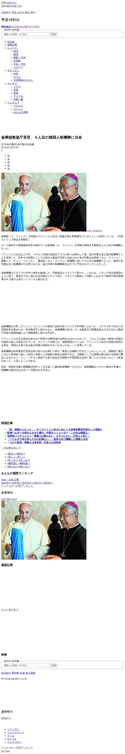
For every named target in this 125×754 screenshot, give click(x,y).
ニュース (12, 48)
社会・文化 (19, 64)
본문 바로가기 (8, 2)
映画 (15, 93)
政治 (15, 51)
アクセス (18, 106)
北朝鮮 (17, 60)
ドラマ (17, 86)
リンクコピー (14, 742)
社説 (15, 73)
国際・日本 (19, 57)
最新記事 (12, 44)
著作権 (15, 673)
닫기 (37, 26)
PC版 (22, 673)
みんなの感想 (20, 112)
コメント (18, 109)
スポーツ (18, 67)
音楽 (15, 89)
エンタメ (12, 83)
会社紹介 (6, 673)
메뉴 (7, 751)
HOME (11, 41)
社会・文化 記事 (10, 479)
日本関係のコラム (23, 80)
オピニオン (13, 70)
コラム (17, 77)
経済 (15, 54)
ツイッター (13, 729)
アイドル (18, 96)
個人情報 (30, 673)
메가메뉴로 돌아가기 (23, 26)
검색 (54, 34)
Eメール (11, 739)
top (2, 751)
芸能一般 (18, 99)
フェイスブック (15, 732)
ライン (11, 735)
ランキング (13, 102)
